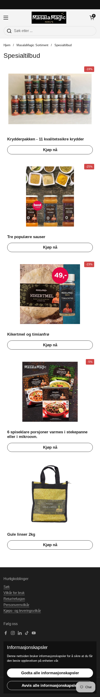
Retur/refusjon (14, 599)
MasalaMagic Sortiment (32, 45)
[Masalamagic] (49, 18)
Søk (6, 587)
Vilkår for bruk (14, 593)
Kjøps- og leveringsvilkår (22, 611)
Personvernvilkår (16, 605)
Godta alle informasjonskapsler (50, 673)
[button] (92, 17)
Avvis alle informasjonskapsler (50, 685)
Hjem (6, 45)
